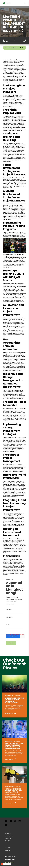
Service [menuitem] (7, 840)
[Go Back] (14, 40)
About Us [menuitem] (8, 833)
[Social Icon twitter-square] (16, 822)
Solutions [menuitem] (8, 838)
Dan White (6, 13)
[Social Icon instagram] (20, 822)
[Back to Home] (6, 3)
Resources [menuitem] (8, 847)
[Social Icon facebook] (12, 822)
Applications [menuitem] (9, 836)
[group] (14, 48)
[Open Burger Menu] (25, 3)
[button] (5, 47)
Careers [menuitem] (7, 850)
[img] (20, 48)
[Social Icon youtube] (7, 826)
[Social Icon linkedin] (7, 822)
